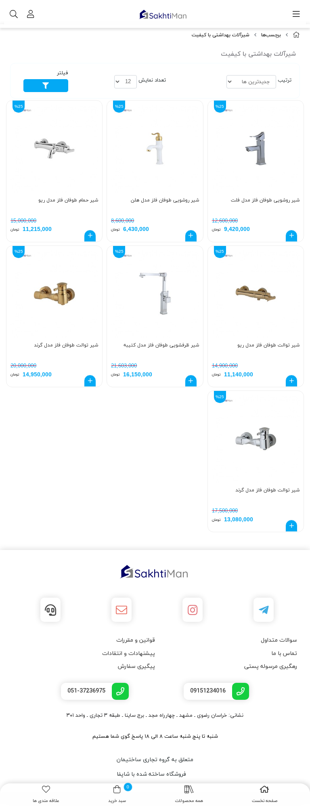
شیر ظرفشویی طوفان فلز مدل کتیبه (161, 345)
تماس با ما (284, 653)
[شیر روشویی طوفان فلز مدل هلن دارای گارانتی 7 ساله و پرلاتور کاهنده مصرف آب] (155, 148)
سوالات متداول (279, 640)
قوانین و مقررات (135, 640)
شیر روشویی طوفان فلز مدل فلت (265, 200)
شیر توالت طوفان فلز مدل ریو (268, 345)
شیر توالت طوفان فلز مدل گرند (66, 345)
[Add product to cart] (291, 236)
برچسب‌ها (271, 35)
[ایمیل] (121, 610)
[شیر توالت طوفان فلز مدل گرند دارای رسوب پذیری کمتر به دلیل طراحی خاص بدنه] (54, 294)
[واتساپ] (50, 610)
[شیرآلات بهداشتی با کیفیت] (155, 572)
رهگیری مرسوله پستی (270, 666)
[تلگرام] (263, 610)
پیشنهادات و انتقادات (128, 653)
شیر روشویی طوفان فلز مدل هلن (165, 200)
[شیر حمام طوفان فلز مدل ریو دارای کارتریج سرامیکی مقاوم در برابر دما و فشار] (54, 148)
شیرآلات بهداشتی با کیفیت (220, 35)
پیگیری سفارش (136, 666)
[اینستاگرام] (192, 610)
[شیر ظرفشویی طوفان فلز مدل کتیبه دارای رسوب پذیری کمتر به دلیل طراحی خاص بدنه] (155, 294)
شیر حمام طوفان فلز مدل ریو (68, 200)
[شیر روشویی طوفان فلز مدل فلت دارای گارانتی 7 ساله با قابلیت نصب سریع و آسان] (256, 148)
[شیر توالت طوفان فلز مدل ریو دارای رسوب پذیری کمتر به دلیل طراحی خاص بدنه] (256, 294)
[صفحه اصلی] (296, 35)
